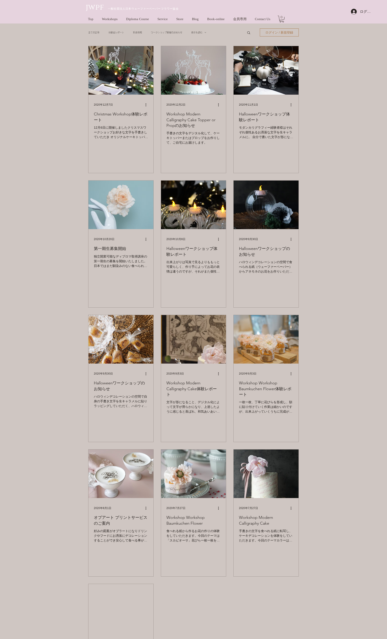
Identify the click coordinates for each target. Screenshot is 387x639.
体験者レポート (116, 32)
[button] (282, 19)
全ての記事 (93, 32)
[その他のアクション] (147, 104)
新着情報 (137, 32)
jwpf (95, 7)
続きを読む (196, 32)
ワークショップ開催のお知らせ (166, 32)
